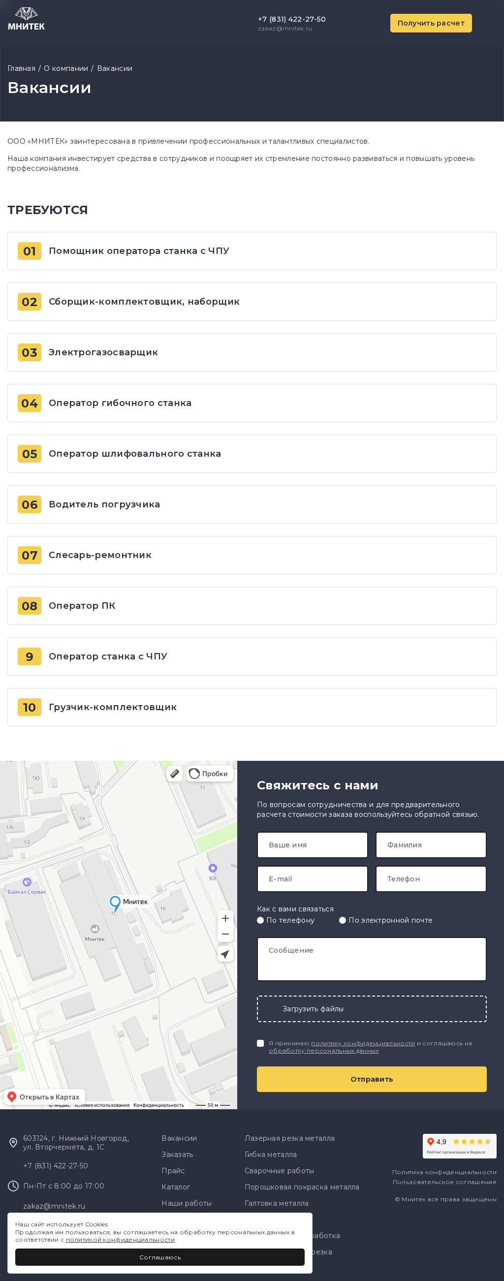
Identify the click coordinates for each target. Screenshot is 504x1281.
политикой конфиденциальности (120, 1239)
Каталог (175, 1187)
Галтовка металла (277, 1203)
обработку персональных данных (324, 1050)
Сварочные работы (280, 1170)
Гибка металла (271, 1154)
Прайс (173, 1170)
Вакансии (114, 68)
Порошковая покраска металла (302, 1187)
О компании (66, 68)
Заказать (177, 1154)
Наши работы (186, 1203)
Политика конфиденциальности (444, 1172)
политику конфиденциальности (363, 1043)
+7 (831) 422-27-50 (292, 19)
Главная (21, 68)
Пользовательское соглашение (445, 1182)
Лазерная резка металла (290, 1138)
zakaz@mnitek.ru (285, 28)
